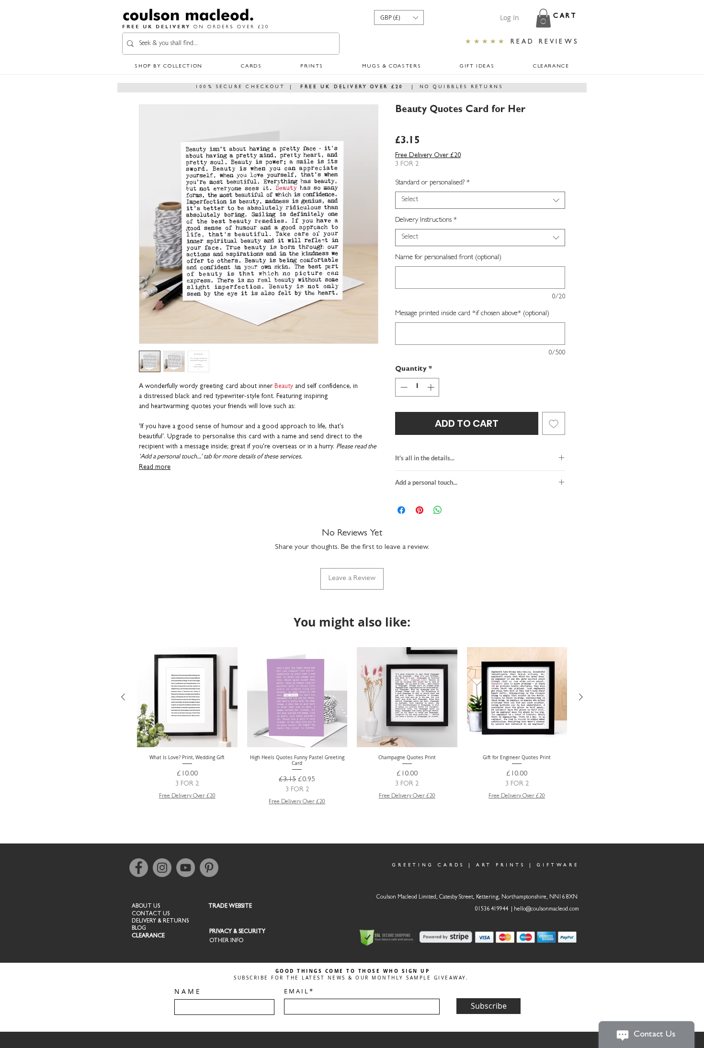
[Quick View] (187, 697)
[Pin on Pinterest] (419, 510)
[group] (352, 727)
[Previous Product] (123, 697)
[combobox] (480, 200)
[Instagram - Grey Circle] (162, 867)
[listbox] (399, 17)
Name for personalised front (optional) (448, 258)
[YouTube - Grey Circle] (185, 867)
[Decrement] (403, 387)
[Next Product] (581, 697)
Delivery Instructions (426, 220)
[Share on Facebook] (401, 510)
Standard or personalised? (432, 183)
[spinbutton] (417, 387)
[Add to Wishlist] (553, 423)
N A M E (187, 991)
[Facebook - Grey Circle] (138, 867)
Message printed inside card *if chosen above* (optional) (472, 314)
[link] (543, 18)
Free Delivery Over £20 (428, 155)
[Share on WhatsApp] (437, 510)
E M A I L (296, 991)
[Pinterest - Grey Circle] (209, 867)
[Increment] (431, 387)
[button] (399, 17)
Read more (154, 467)
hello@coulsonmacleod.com (546, 909)
